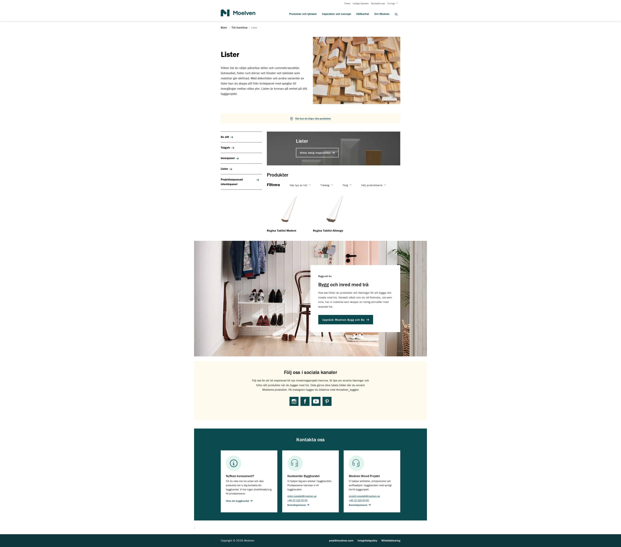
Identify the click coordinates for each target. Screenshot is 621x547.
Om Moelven (382, 14)
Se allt (225, 137)
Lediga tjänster (361, 3)
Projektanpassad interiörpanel (232, 182)
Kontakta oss (378, 3)
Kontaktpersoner (296, 505)
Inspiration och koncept (336, 14)
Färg (346, 185)
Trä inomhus (239, 27)
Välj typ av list (299, 185)
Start (224, 27)
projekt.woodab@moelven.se (364, 496)
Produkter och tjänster (303, 14)
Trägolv (225, 147)
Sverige (391, 3)
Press (347, 3)
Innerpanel (228, 158)
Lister (224, 169)
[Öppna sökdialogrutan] (396, 14)
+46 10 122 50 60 (359, 500)
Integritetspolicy (367, 540)
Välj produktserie (372, 185)
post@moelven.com (341, 540)
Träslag (325, 185)
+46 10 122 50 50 (297, 500)
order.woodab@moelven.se (301, 496)
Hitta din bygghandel (238, 500)
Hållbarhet (362, 14)
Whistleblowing (390, 540)
